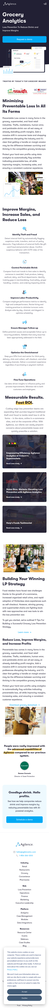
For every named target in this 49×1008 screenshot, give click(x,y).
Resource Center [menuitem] (24, 932)
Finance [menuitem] (24, 896)
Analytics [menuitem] (24, 913)
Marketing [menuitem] (24, 900)
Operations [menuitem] (24, 893)
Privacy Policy (12, 970)
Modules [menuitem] (24, 919)
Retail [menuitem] (24, 866)
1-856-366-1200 (26, 855)
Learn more (23, 632)
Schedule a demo (24, 819)
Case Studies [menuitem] (24, 942)
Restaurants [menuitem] (24, 870)
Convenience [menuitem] (24, 876)
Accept (24, 992)
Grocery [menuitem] (24, 873)
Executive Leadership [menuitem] (24, 903)
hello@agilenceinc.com (26, 852)
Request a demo (24, 39)
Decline (24, 998)
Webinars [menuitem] (24, 939)
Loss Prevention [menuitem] (24, 890)
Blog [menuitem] (24, 946)
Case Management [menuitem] (24, 916)
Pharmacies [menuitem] (24, 880)
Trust (18, 1005)
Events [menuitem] (24, 936)
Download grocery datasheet (23, 705)
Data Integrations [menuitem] (24, 923)
